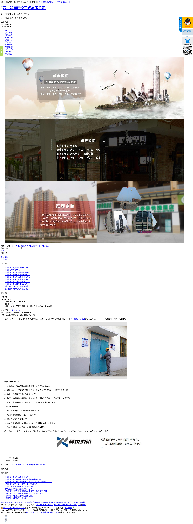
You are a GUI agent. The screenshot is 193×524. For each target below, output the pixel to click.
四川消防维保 (43, 246)
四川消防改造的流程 (13, 270)
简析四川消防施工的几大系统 (17, 498)
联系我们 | (50, 2)
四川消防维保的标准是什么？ (17, 477)
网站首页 (9, 30)
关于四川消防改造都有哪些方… (17, 286)
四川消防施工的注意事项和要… (17, 272)
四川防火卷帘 (32, 246)
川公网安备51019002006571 (14, 508)
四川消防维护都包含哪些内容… (17, 268)
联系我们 (9, 54)
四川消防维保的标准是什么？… (17, 277)
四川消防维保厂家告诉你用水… (17, 275)
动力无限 (68, 508)
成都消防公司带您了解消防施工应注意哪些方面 (24, 493)
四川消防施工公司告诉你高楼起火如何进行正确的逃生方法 (28, 482)
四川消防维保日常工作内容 (16, 284)
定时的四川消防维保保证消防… (17, 289)
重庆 (75, 505)
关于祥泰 (9, 33)
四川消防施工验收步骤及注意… (17, 282)
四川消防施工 (31, 512)
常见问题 (9, 52)
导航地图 (65, 505)
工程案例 (9, 42)
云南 (79, 505)
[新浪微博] (6, 517)
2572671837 (187, 36)
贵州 (84, 505)
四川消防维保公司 (78, 319)
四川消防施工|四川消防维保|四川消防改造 (28, 465)
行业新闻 (4, 259)
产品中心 (9, 40)
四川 (71, 505)
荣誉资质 (9, 45)
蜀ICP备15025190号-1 (44, 505)
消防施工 (9, 35)
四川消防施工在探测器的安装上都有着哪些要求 (24, 479)
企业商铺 (42, 2)
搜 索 (3, 250)
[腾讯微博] (6, 519)
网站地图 (57, 505)
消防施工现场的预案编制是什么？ (18, 489)
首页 (11, 310)
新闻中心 (9, 49)
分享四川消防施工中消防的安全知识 (19, 496)
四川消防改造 (53, 512)
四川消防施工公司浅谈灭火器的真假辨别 (21, 484)
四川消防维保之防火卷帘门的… (17, 279)
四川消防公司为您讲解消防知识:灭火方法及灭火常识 (26, 491)
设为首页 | (59, 2)
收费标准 (9, 47)
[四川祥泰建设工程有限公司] (23, 8)
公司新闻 (4, 257)
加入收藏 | (67, 2)
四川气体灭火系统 (19, 246)
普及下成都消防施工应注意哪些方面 (19, 486)
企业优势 (9, 37)
